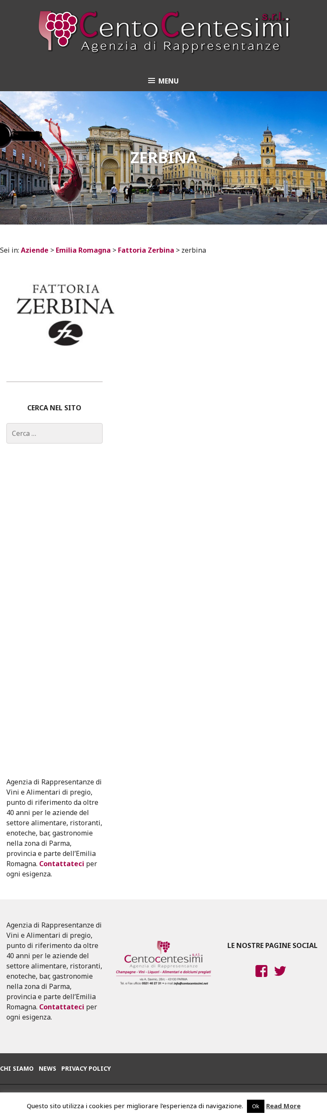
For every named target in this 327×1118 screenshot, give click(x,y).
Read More (283, 1105)
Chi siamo (17, 1068)
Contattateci (61, 863)
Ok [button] (255, 1106)
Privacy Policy (86, 1068)
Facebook (261, 979)
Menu (168, 81)
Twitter (280, 979)
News (47, 1068)
